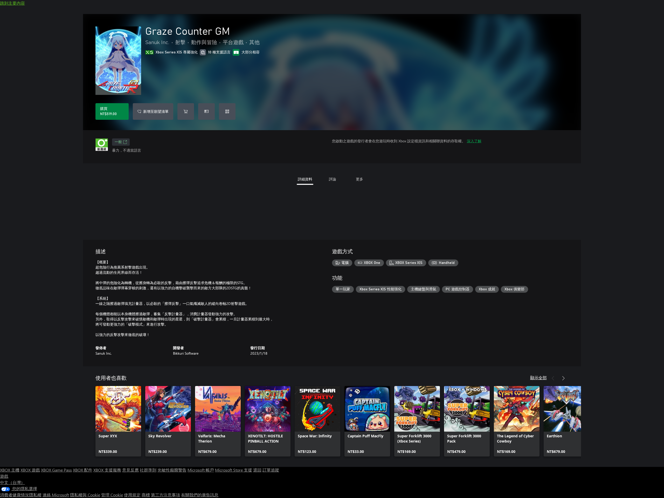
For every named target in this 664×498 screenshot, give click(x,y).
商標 (146, 494)
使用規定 (132, 494)
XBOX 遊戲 (30, 470)
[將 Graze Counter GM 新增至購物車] (185, 111)
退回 (257, 470)
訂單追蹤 (270, 470)
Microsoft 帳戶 (201, 470)
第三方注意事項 (165, 494)
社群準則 (148, 470)
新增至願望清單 (156, 111)
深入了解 (474, 140)
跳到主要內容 (12, 3)
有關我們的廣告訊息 (199, 494)
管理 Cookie (112, 494)
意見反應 (130, 470)
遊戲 (4, 476)
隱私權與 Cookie (85, 494)
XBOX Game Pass (56, 470)
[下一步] (563, 378)
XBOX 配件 (82, 470)
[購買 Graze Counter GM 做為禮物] (206, 111)
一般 (118, 142)
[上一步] (553, 378)
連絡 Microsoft (56, 494)
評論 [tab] (332, 179)
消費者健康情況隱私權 (21, 494)
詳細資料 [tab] (305, 179)
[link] (118, 421)
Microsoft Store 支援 (233, 470)
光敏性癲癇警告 (171, 470)
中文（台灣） (12, 482)
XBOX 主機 (9, 470)
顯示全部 (538, 377)
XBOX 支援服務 (107, 470)
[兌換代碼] (227, 111)
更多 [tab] (359, 179)
